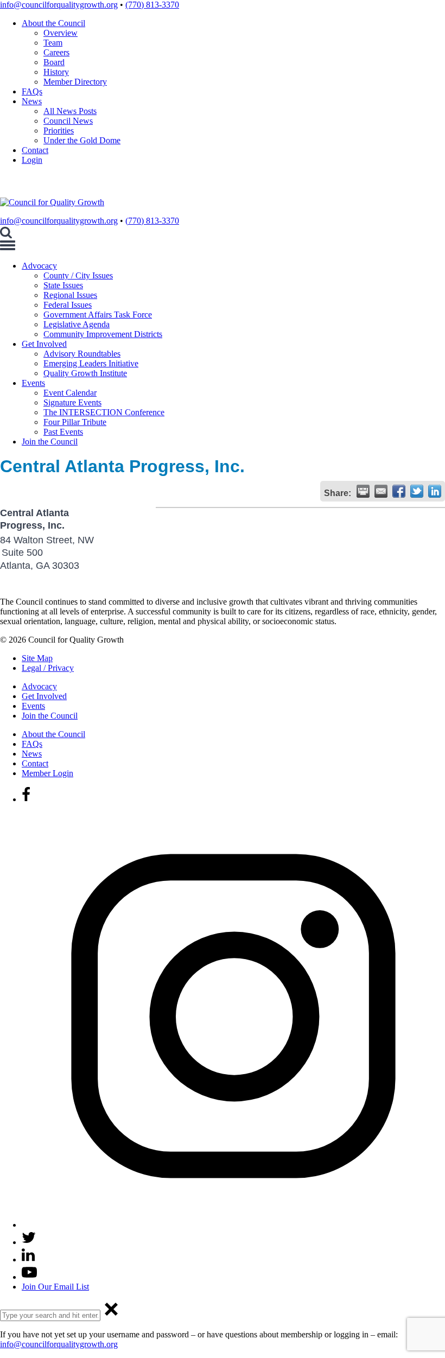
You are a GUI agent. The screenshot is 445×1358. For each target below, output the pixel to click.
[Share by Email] (380, 491)
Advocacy (39, 265)
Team (52, 42)
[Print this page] (363, 491)
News (32, 101)
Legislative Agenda (76, 324)
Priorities (58, 130)
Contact (35, 150)
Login (32, 159)
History (56, 72)
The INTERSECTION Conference (103, 412)
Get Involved (44, 343)
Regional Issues (70, 295)
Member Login (47, 773)
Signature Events (72, 402)
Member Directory (75, 81)
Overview (60, 32)
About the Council (53, 23)
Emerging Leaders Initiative (90, 363)
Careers (56, 52)
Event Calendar (70, 392)
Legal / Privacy (48, 667)
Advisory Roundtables (81, 353)
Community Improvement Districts (102, 334)
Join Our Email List (55, 1286)
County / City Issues (78, 275)
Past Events (63, 431)
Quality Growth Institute (85, 373)
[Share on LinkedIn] (434, 491)
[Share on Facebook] (398, 491)
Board (54, 62)
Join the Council (50, 441)
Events (33, 383)
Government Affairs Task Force (97, 314)
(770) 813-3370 (152, 4)
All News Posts (70, 111)
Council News (68, 120)
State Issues (63, 285)
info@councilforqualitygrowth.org (59, 4)
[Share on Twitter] (416, 491)
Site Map (37, 658)
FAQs (32, 91)
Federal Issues (67, 304)
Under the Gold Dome (81, 140)
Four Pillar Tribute (74, 422)
